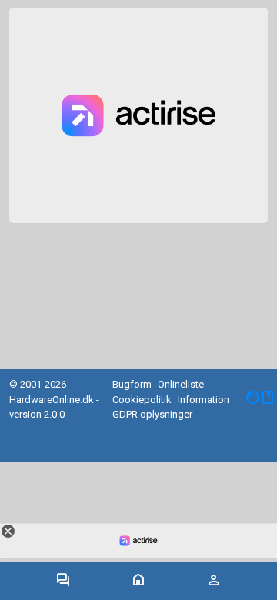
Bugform (132, 384)
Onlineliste (181, 384)
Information (203, 399)
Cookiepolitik (142, 399)
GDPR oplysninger (152, 414)
